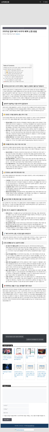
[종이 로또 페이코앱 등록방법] (41, 353)
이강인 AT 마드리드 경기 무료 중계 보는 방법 (7, 358)
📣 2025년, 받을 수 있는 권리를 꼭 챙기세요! (14, 81)
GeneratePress (30, 425)
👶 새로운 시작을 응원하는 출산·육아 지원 (14, 70)
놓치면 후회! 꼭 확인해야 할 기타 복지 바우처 (14, 75)
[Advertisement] (24, 16)
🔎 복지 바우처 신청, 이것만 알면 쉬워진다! (13, 78)
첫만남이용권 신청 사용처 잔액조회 (14, 336)
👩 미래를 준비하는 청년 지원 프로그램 (14, 72)
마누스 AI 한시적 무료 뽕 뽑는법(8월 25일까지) (18, 358)
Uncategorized (7, 28)
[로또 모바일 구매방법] (30, 353)
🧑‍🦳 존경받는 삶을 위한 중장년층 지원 (14, 73)
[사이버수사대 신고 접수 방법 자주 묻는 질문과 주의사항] (18, 369)
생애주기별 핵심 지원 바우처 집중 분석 (12, 69)
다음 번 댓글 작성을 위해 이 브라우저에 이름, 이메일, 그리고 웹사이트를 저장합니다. (24, 415)
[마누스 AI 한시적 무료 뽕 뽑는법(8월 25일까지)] (18, 353)
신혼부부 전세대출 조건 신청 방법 (35, 339)
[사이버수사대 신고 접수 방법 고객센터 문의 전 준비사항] (30, 369)
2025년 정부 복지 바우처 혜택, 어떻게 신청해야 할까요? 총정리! (18, 67)
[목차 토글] (30, 66)
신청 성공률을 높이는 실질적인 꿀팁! (13, 79)
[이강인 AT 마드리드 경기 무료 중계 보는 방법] (7, 353)
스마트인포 (5, 2)
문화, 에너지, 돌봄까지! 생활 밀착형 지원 (14, 76)
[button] (40, 2)
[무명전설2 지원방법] (7, 369)
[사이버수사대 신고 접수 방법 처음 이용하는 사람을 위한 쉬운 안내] (41, 369)
